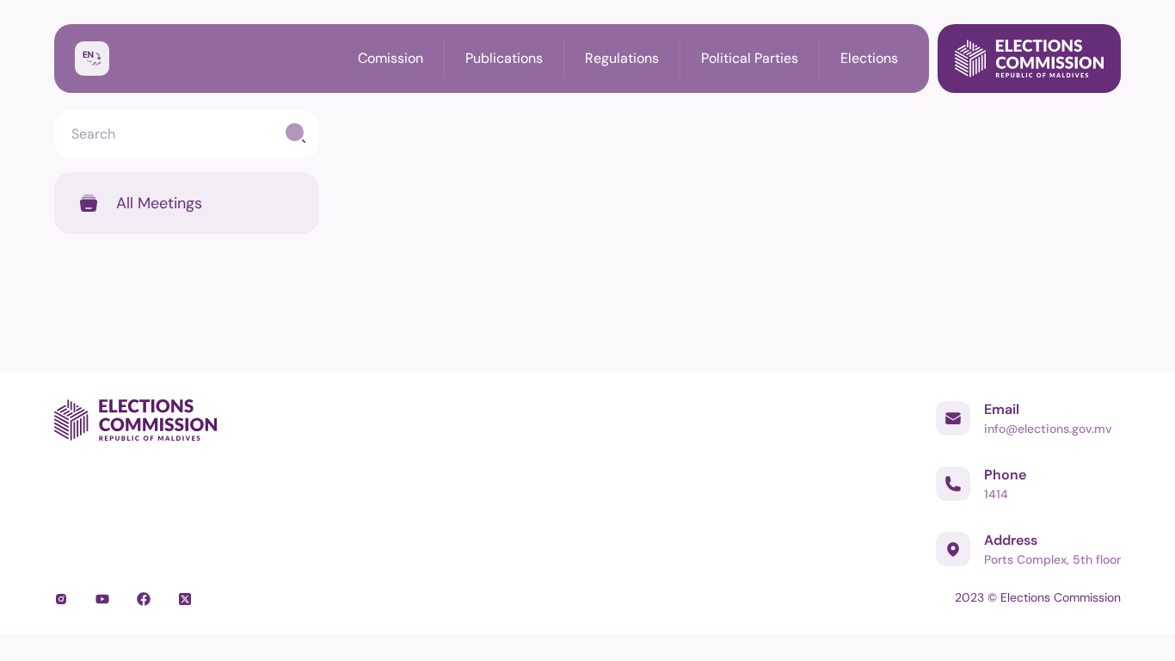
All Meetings (159, 203)
